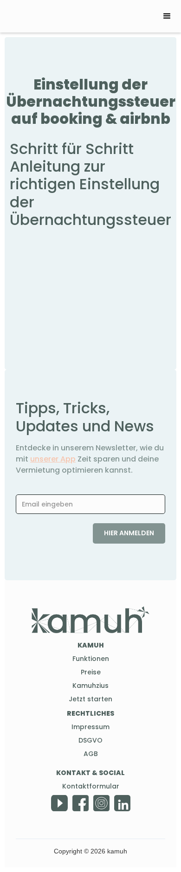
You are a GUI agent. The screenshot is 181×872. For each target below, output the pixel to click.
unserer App (53, 459)
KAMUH (91, 645)
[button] (167, 16)
